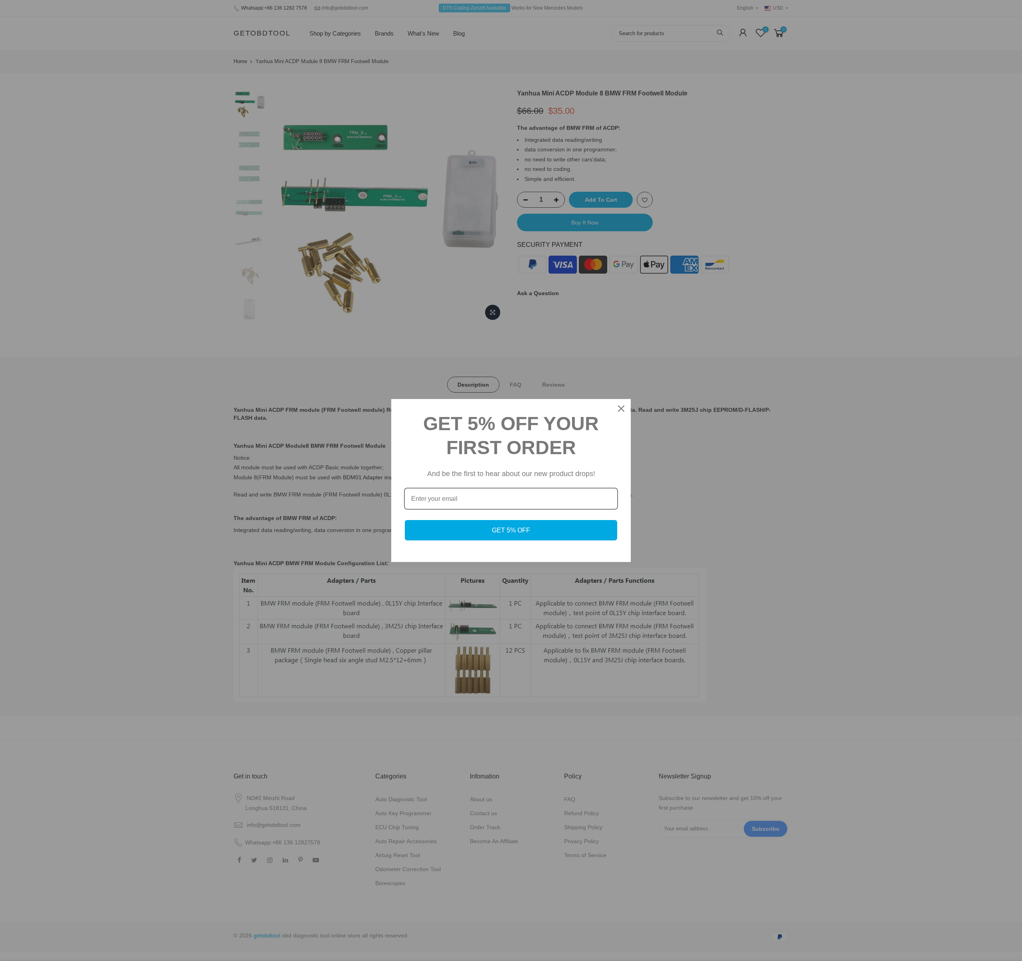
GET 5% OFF (511, 530)
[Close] (621, 408)
